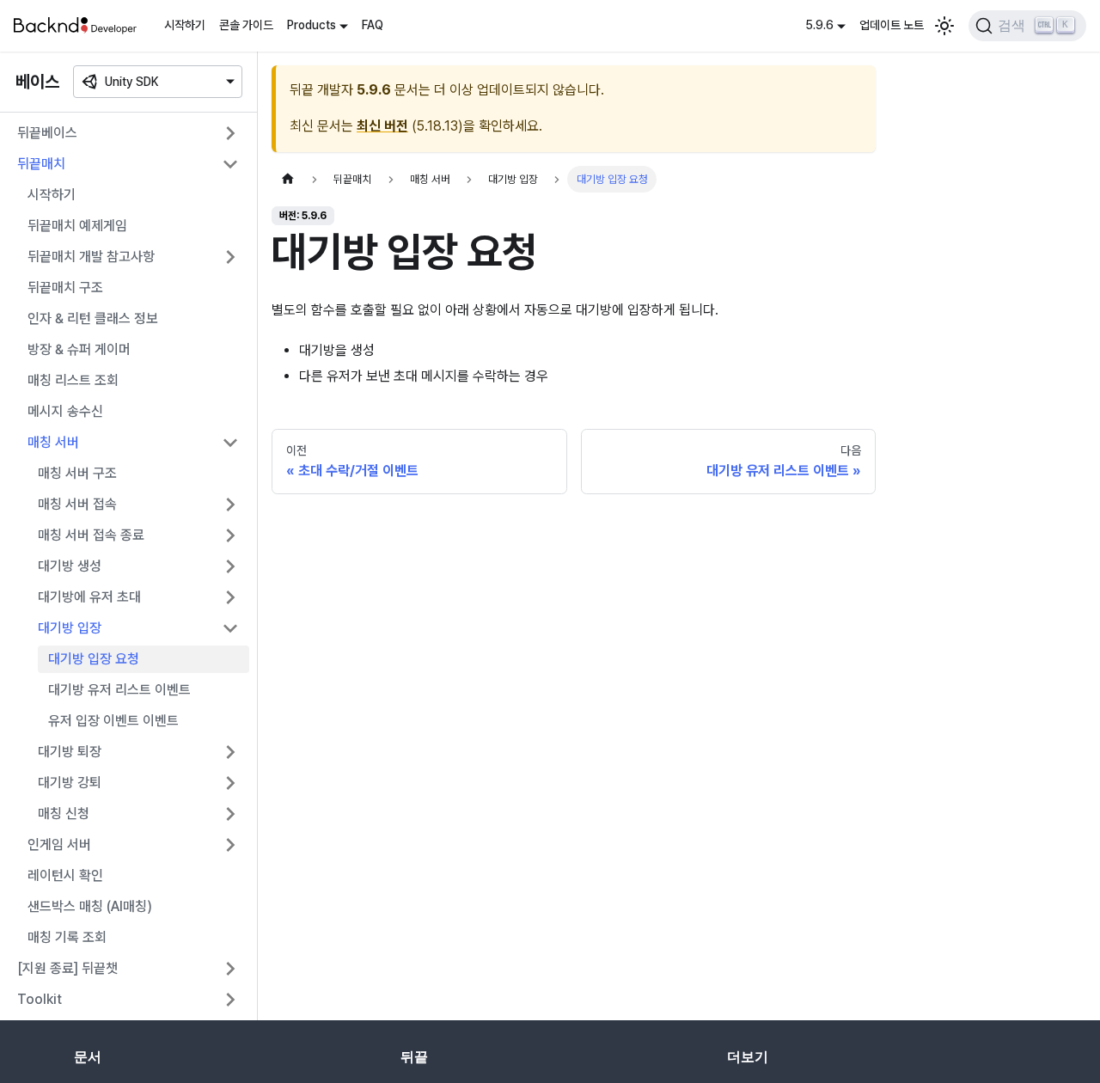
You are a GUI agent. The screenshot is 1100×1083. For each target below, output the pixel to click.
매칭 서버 (53, 442)
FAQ (372, 25)
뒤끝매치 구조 (65, 287)
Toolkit (39, 999)
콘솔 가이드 (246, 25)
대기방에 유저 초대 (89, 597)
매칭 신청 (63, 813)
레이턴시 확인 (65, 875)
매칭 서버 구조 (77, 473)
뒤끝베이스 (47, 133)
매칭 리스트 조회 (73, 380)
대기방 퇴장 (69, 751)
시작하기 (184, 25)
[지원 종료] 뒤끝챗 (67, 968)
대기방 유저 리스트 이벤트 (119, 690)
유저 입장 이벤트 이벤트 (113, 721)
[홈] (288, 179)
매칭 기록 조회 (67, 937)
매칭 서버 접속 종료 (91, 535)
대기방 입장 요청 (93, 659)
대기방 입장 (69, 628)
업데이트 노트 (891, 25)
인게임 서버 (59, 844)
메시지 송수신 (65, 411)
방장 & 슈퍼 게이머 (79, 349)
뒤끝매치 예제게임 (77, 225)
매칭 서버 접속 (77, 504)
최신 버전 (382, 126)
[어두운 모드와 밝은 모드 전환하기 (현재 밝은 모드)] (944, 26)
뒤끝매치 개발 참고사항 (91, 256)
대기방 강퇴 (69, 782)
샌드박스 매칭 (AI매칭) (90, 906)
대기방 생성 (69, 566)
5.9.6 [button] (819, 25)
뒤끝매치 (41, 164)
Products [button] (311, 25)
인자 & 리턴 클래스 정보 (93, 318)
